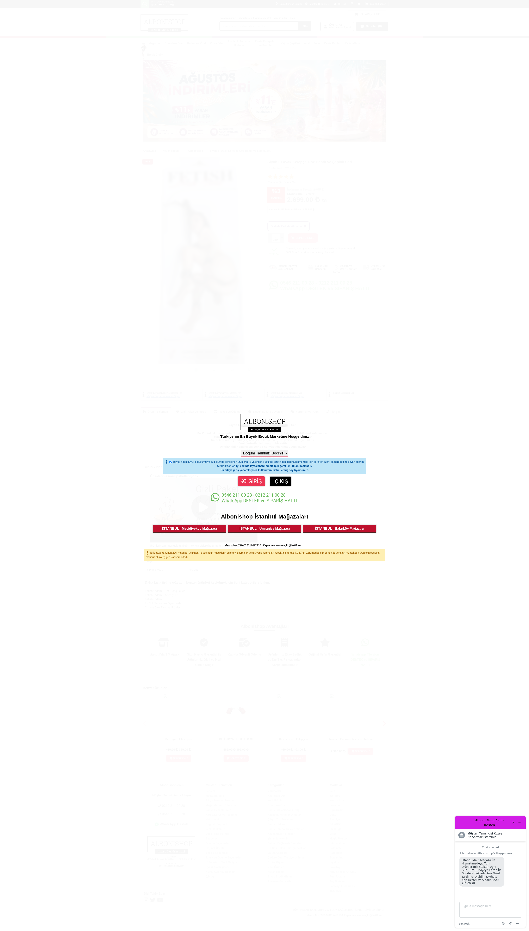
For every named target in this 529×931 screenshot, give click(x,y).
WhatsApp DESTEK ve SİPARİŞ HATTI (259, 497)
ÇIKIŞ (281, 481)
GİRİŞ (255, 481)
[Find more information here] (490, 872)
